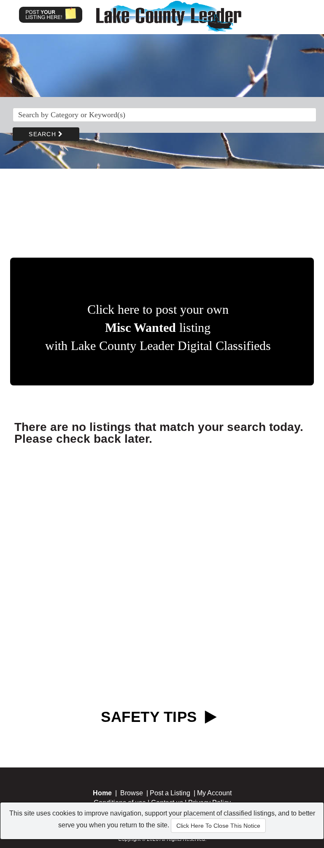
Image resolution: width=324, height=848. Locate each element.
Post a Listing (170, 793)
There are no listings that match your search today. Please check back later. (158, 432)
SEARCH (43, 134)
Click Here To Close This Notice (218, 825)
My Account (214, 793)
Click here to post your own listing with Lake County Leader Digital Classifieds (158, 327)
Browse (131, 793)
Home (102, 793)
